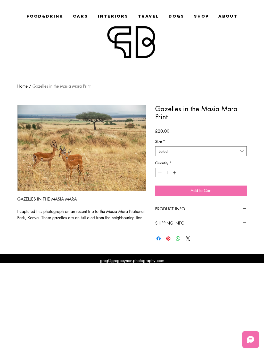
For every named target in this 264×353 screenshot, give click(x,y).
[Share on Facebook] (158, 238)
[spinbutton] (167, 172)
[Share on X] (188, 238)
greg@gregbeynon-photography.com (132, 260)
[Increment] (175, 172)
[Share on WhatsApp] (178, 238)
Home (22, 86)
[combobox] (201, 151)
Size (160, 141)
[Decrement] (159, 172)
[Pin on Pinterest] (168, 238)
